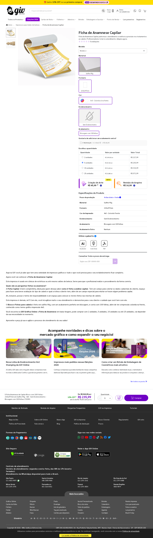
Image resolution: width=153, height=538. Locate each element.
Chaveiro (81, 513)
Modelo (82, 46)
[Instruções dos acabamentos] (100, 143)
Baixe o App (61, 420)
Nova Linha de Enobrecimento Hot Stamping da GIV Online (23, 363)
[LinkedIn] (90, 437)
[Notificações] (140, 10)
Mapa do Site (13, 420)
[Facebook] (105, 437)
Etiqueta (33, 501)
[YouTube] (86, 437)
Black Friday (130, 513)
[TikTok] (98, 437)
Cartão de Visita (11, 504)
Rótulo (32, 504)
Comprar (138, 398)
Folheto (8, 507)
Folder (8, 510)
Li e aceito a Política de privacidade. (75, 535)
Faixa (31, 513)
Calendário (105, 504)
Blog (58, 424)
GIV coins (141, 420)
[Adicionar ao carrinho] (119, 398)
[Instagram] (82, 437)
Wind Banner (34, 510)
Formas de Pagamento (16, 432)
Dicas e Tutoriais (103, 420)
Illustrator (83, 249)
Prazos (100, 424)
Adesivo (8, 513)
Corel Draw (93, 249)
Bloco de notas (83, 504)
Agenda (104, 510)
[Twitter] (109, 437)
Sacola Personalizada (85, 501)
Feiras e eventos (131, 507)
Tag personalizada (60, 510)
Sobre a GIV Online (41, 420)
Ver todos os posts (138, 381)
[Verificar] (17, 454)
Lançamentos (130, 510)
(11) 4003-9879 (11, 480)
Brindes (104, 501)
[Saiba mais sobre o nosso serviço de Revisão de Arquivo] (134, 185)
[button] (113, 41)
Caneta (80, 510)
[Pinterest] (94, 437)
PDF (104, 249)
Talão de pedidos (83, 507)
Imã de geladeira (60, 507)
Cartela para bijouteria (61, 513)
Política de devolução (81, 424)
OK (115, 261)
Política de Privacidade (17, 424)
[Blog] (101, 437)
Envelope (57, 504)
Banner (32, 507)
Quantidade (105, 394)
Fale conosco (39, 424)
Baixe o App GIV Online (88, 448)
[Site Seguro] (39, 455)
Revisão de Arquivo (48, 408)
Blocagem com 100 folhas (89, 133)
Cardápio (105, 513)
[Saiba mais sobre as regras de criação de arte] (100, 185)
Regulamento (123, 420)
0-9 (114, 518)
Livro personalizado (132, 504)
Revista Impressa (131, 501)
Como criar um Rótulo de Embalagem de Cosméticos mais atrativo (121, 363)
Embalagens (106, 507)
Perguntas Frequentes (76, 408)
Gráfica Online (11, 501)
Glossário (18, 518)
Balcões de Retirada (19, 408)
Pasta (56, 501)
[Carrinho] (144, 10)
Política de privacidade (130, 531)
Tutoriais (133, 408)
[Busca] (103, 11)
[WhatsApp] (135, 10)
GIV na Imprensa (105, 408)
